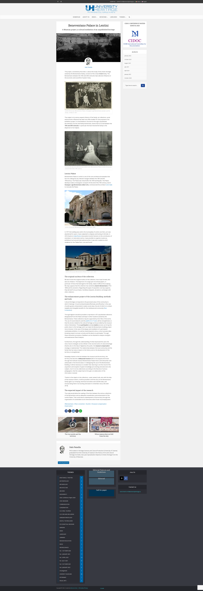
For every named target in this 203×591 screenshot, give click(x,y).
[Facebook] (126, 478)
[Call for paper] (101, 493)
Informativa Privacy (83, 588)
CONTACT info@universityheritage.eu (125, 1)
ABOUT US (86, 17)
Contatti (102, 588)
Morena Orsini (74, 588)
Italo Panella (88, 67)
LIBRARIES (113, 17)
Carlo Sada (109, 185)
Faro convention (80, 404)
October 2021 (128, 59)
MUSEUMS (103, 17)
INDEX (94, 17)
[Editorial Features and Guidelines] (101, 474)
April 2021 (127, 70)
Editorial (101, 478)
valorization (69, 406)
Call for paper (101, 490)
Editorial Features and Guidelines (101, 471)
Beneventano (70, 404)
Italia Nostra (77, 236)
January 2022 (127, 55)
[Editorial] (101, 481)
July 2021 (126, 67)
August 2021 (127, 63)
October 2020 (128, 78)
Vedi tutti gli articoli (63, 462)
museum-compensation (99, 404)
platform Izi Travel (91, 321)
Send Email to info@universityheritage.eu (130, 491)
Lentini (89, 404)
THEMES (122, 17)
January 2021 (127, 74)
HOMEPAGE (113, 1)
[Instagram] (122, 478)
